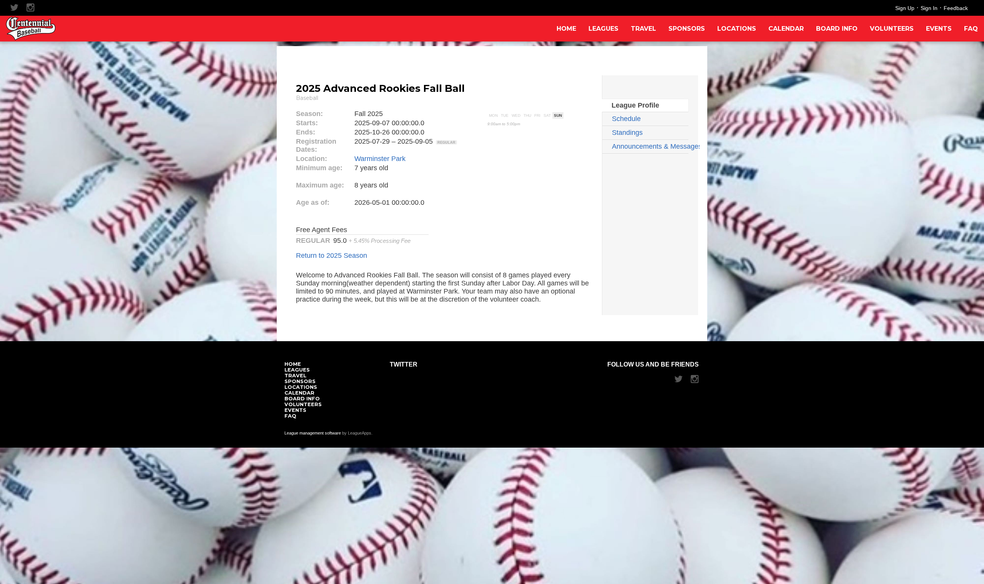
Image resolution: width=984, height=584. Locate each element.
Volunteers (892, 28)
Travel (643, 28)
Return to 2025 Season (331, 255)
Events (939, 28)
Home (566, 28)
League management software (312, 433)
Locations (736, 28)
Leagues (603, 28)
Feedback (956, 8)
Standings (627, 132)
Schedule (626, 119)
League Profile (635, 105)
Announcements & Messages (650, 146)
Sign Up (904, 8)
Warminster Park (380, 159)
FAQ (971, 28)
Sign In (929, 8)
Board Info (837, 28)
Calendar (786, 28)
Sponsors (686, 28)
